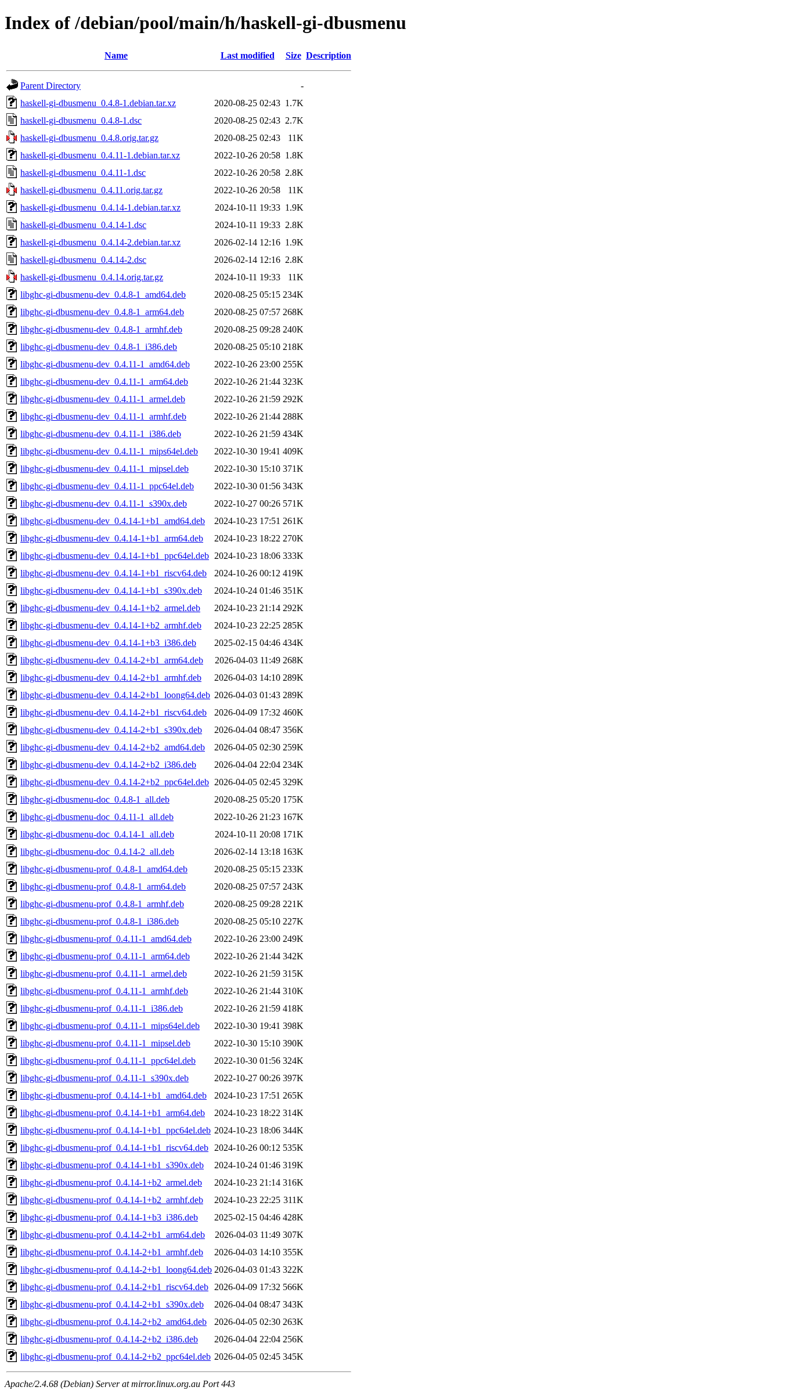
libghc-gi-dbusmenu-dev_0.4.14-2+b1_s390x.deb (111, 730)
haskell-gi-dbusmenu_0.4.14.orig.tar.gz (91, 277)
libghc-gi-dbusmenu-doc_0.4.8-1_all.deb (95, 799)
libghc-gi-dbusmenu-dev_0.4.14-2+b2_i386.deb (108, 765)
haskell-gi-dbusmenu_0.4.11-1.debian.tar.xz (100, 155)
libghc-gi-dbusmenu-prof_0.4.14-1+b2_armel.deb (111, 1182)
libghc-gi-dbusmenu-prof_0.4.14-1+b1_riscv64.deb (114, 1148)
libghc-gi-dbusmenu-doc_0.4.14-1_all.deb (97, 834)
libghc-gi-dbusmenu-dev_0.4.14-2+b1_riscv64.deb (113, 712)
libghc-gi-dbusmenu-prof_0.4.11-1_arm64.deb (105, 956)
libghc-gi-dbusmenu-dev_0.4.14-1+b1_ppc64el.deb (114, 556)
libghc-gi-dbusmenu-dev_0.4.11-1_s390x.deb (103, 503)
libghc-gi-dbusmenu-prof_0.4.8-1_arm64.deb (103, 886)
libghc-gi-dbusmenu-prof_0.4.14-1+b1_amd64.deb (113, 1095)
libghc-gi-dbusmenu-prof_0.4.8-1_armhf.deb (102, 904)
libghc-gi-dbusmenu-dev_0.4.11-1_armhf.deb (103, 416)
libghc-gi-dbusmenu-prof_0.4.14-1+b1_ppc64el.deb (115, 1130)
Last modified (248, 55)
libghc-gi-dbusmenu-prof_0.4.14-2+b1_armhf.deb (111, 1252)
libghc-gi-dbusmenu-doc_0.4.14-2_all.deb (97, 852)
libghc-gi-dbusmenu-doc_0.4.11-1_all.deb (97, 817)
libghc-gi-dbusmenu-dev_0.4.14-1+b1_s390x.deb (111, 590)
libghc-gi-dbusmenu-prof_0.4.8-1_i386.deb (99, 921)
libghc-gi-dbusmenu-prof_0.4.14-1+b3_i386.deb (109, 1217)
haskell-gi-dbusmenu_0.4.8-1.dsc (81, 120)
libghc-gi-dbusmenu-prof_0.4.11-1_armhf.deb (104, 991)
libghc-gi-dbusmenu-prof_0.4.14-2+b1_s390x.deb (112, 1304)
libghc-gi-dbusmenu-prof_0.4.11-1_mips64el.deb (110, 1026)
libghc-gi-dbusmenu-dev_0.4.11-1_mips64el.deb (109, 451)
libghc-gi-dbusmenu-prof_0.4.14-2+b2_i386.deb (109, 1339)
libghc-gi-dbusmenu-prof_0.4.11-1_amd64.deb (106, 939)
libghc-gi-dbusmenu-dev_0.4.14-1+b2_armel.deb (110, 608)
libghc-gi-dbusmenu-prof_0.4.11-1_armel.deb (103, 973)
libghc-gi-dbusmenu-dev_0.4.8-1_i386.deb (98, 347)
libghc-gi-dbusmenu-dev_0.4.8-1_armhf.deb (101, 329)
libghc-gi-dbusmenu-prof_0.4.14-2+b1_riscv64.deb (114, 1287)
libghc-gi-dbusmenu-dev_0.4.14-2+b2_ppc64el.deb (114, 782)
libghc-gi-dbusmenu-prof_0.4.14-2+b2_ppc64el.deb (115, 1357)
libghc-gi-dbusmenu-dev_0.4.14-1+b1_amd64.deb (112, 521)
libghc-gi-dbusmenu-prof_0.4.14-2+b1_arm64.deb (112, 1235)
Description (328, 55)
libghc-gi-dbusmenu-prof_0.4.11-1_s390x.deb (104, 1078)
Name (116, 55)
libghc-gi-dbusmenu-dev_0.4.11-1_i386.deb (100, 434)
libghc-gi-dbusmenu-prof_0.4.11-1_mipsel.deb (105, 1043)
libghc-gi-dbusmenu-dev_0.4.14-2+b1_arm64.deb (111, 660)
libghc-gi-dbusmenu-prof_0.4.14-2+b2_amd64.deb (113, 1322)
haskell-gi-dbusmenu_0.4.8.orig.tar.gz (89, 138)
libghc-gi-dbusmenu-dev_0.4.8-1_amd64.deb (103, 294)
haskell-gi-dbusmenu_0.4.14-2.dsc (83, 260)
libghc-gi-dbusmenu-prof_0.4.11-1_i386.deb (101, 1008)
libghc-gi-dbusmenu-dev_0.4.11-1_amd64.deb (105, 364)
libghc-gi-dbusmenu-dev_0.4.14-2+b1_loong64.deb (115, 695)
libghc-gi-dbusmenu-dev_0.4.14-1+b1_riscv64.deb (113, 573)
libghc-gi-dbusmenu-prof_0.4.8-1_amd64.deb (104, 869)
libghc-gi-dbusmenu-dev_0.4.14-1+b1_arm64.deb (111, 538)
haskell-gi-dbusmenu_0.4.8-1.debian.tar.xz (98, 103)
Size (293, 55)
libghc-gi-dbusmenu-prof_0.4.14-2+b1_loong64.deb (116, 1269)
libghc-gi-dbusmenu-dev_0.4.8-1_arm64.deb (102, 312)
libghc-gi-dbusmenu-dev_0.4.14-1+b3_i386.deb (108, 643)
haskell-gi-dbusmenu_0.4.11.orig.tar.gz (91, 190)
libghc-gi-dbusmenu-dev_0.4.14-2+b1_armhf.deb (110, 677)
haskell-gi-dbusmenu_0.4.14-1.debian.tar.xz (100, 207)
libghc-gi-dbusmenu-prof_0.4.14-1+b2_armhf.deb (111, 1200)
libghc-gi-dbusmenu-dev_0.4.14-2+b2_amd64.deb (112, 747)
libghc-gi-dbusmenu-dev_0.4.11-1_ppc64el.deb (107, 486)
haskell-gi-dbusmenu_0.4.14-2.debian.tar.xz (100, 242)
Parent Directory (50, 86)
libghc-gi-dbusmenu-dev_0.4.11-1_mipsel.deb (104, 469)
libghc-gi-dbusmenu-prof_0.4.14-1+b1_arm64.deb (112, 1113)
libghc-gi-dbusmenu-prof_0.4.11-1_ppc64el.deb (108, 1061)
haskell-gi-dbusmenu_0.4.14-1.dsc (83, 225)
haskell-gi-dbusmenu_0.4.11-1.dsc (83, 173)
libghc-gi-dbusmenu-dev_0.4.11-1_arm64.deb (104, 382)
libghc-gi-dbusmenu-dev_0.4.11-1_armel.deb (102, 399)
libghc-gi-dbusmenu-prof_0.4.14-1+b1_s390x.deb (112, 1165)
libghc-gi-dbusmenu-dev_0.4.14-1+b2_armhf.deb (110, 625)
